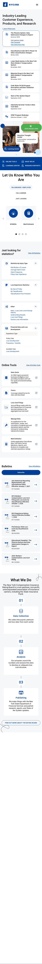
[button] (21, 263)
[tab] (21, 187)
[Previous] (3, 218)
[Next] (38, 218)
